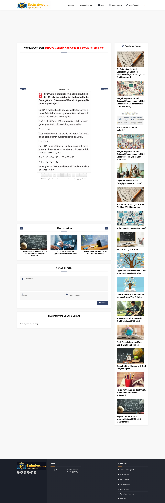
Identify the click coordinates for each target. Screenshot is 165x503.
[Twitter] (21, 472)
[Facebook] (18, 472)
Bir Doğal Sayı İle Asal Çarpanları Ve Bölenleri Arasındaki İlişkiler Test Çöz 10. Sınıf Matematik (131, 73)
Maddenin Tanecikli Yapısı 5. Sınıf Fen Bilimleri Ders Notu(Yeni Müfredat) (35, 253)
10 (73, 175)
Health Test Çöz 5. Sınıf (127, 249)
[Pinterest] (35, 472)
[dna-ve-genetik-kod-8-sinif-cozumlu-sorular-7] (64, 132)
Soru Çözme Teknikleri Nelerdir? (127, 129)
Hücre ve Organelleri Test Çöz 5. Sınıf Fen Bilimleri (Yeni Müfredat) (131, 392)
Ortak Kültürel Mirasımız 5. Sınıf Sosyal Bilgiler (131, 367)
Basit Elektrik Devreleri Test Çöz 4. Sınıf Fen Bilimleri (129, 343)
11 (77, 175)
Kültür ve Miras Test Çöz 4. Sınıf (131, 228)
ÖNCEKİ (23, 89)
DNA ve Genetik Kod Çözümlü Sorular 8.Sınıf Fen (74, 47)
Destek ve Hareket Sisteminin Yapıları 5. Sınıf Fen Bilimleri (130, 295)
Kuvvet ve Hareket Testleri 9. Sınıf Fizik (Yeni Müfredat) (130, 319)
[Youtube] (31, 472)
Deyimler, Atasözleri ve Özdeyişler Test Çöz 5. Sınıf (129, 182)
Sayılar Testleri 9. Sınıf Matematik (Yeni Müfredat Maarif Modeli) (129, 419)
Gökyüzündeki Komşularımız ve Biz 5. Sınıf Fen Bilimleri (95, 252)
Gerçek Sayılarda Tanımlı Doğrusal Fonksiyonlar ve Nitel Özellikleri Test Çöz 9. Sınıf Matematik (131, 155)
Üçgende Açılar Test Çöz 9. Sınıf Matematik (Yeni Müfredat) (131, 272)
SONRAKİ (104, 89)
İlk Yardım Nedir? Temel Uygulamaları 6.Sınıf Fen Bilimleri (65, 252)
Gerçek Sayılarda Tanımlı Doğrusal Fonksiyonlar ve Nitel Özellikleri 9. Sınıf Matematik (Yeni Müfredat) (131, 102)
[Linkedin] (28, 472)
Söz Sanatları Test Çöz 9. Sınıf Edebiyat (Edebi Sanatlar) (130, 205)
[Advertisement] (64, 71)
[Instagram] (25, 472)
